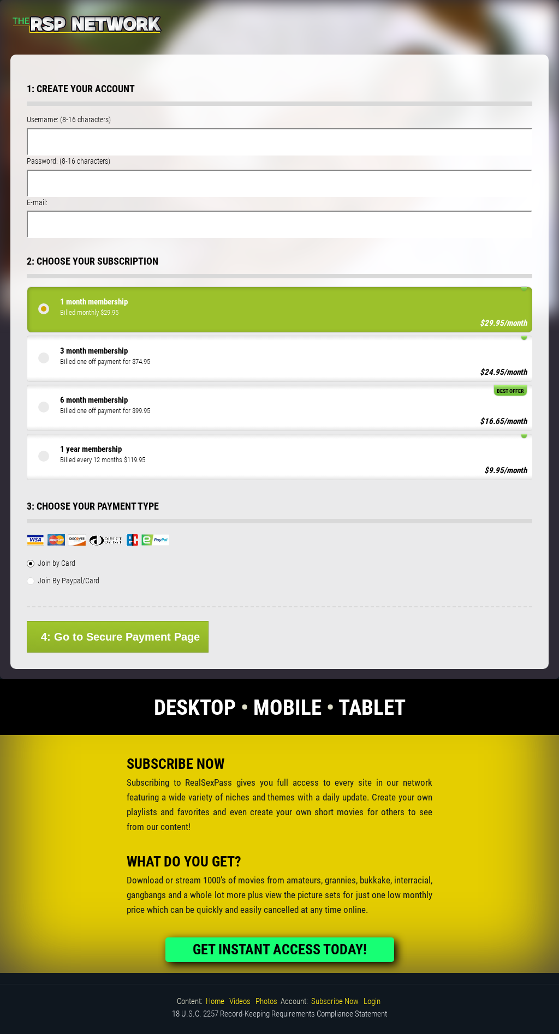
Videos (240, 1001)
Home (215, 1001)
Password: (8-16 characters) (68, 161)
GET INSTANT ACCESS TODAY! (280, 949)
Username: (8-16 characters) (69, 119)
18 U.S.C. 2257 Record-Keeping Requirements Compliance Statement (279, 1014)
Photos (266, 1001)
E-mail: (37, 202)
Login (372, 1001)
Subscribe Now (335, 1001)
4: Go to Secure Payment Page (120, 637)
